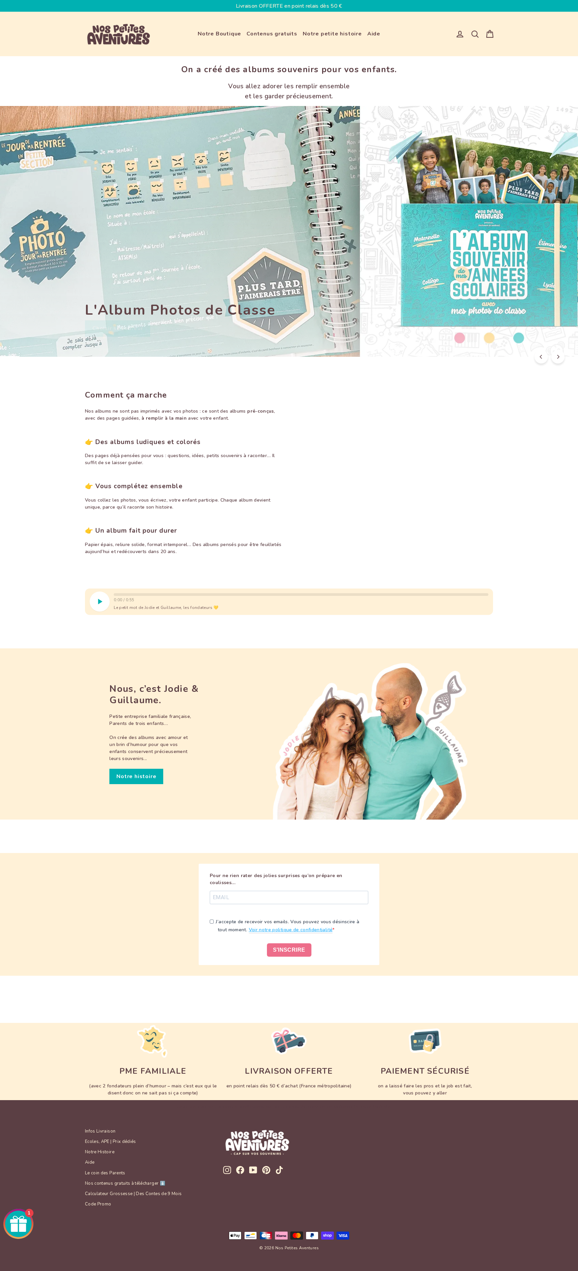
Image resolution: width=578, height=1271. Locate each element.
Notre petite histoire (332, 33)
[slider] (301, 594)
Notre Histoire (99, 1152)
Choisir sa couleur (117, 328)
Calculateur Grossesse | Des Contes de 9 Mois (133, 1194)
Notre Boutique (219, 33)
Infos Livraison (100, 1131)
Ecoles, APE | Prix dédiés (110, 1142)
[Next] (558, 356)
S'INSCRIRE (289, 950)
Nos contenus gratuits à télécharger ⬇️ (125, 1183)
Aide (373, 33)
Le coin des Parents (105, 1173)
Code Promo (98, 1204)
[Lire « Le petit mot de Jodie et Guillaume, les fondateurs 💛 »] (100, 602)
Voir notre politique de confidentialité (291, 930)
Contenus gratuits (272, 33)
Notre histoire (136, 776)
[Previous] (541, 356)
